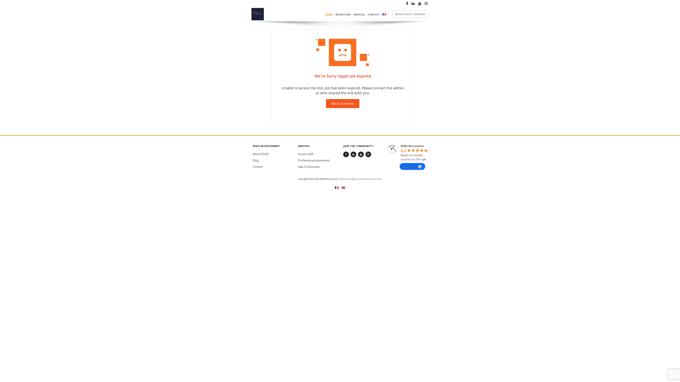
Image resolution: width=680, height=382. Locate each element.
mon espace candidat (410, 14)
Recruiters (343, 14)
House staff (305, 154)
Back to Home (342, 103)
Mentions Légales (348, 179)
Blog (256, 160)
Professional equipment (314, 160)
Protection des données (370, 179)
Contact (374, 14)
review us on (410, 166)
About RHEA (261, 154)
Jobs (329, 14)
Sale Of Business (309, 167)
